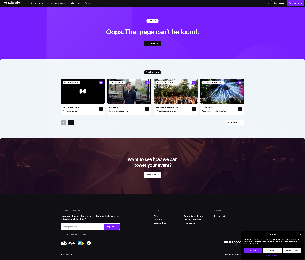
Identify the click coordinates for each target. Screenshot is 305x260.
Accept (253, 250)
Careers (158, 220)
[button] (300, 234)
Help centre (74, 3)
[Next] (71, 122)
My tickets (88, 3)
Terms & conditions (193, 216)
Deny (272, 250)
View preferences (292, 250)
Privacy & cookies (271, 255)
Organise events (37, 3)
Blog (156, 216)
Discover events (57, 3)
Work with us (160, 223)
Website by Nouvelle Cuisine (234, 254)
